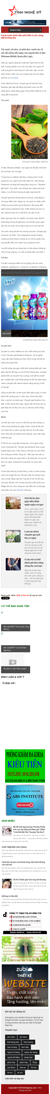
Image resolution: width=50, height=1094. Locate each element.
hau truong (28, 1042)
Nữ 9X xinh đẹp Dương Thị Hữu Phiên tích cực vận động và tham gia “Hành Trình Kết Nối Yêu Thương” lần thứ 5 (29, 829)
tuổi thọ (20, 490)
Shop (35, 1062)
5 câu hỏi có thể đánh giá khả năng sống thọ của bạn (34, 562)
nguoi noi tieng (13, 1052)
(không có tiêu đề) (10, 896)
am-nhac (11, 1037)
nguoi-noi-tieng (30, 1052)
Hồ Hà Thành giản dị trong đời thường (29, 880)
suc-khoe (11, 1067)
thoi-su (23, 1067)
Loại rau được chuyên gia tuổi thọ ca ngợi (32, 534)
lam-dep (25, 1047)
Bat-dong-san (13, 1042)
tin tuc (10, 1073)
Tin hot (33, 1067)
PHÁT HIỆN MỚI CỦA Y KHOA (14, 847)
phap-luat (28, 1057)
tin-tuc (20, 1073)
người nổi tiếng (13, 1057)
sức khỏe (14, 78)
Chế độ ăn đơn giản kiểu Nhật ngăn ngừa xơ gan (34, 501)
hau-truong (12, 1047)
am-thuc (23, 1037)
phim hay (11, 1062)
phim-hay (24, 1062)
